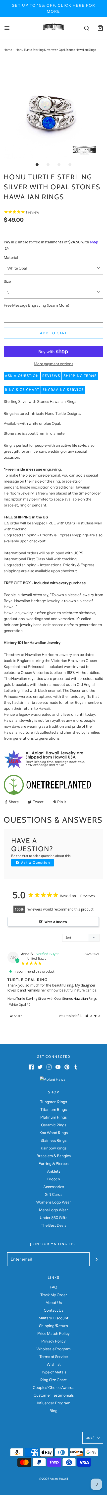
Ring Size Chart (22, 389)
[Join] (96, 1259)
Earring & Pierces (53, 1163)
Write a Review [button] (56, 922)
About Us (54, 1302)
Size (7, 281)
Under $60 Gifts (53, 1217)
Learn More (58, 305)
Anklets (53, 1171)
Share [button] (17, 1016)
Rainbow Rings (53, 1148)
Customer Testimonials (54, 1395)
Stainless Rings (53, 1140)
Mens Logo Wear (53, 1210)
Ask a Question (22, 375)
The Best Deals (53, 1225)
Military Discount (53, 1318)
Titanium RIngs (53, 1109)
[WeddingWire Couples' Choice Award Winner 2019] (53, 1079)
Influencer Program (53, 1403)
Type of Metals (53, 1372)
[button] (53, 109)
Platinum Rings (53, 1117)
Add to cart (53, 333)
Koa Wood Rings (54, 1132)
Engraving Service (63, 389)
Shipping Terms (80, 375)
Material (11, 257)
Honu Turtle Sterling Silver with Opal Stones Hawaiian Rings (52, 998)
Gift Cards (53, 1194)
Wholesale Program (53, 1349)
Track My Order (53, 1294)
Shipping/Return (53, 1325)
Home (8, 50)
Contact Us (53, 1310)
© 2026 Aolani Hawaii (53, 1479)
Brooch (53, 1179)
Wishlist (54, 1364)
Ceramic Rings (53, 1125)
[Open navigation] (7, 28)
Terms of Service (53, 1356)
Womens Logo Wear (53, 1202)
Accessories (53, 1186)
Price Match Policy (53, 1333)
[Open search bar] (86, 28)
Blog (53, 1410)
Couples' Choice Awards (53, 1387)
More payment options (53, 363)
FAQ (53, 1287)
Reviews (51, 375)
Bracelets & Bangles (54, 1155)
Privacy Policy (53, 1341)
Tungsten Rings (53, 1101)
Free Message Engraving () (36, 305)
